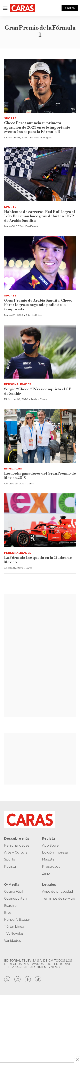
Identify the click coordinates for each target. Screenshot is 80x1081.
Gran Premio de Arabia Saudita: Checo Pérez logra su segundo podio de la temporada (38, 305)
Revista (70, 8)
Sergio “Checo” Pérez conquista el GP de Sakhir (37, 391)
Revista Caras (39, 399)
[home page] (22, 8)
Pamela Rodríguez (41, 137)
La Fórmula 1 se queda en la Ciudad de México (38, 559)
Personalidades (17, 384)
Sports (10, 118)
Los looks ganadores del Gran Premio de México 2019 (40, 475)
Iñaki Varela (32, 226)
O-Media (11, 885)
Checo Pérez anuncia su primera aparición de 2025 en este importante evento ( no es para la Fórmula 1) (37, 127)
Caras (30, 483)
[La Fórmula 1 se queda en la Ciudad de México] (40, 520)
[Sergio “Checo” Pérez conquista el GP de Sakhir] (40, 352)
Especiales (13, 468)
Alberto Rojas (33, 315)
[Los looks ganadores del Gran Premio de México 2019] (40, 436)
